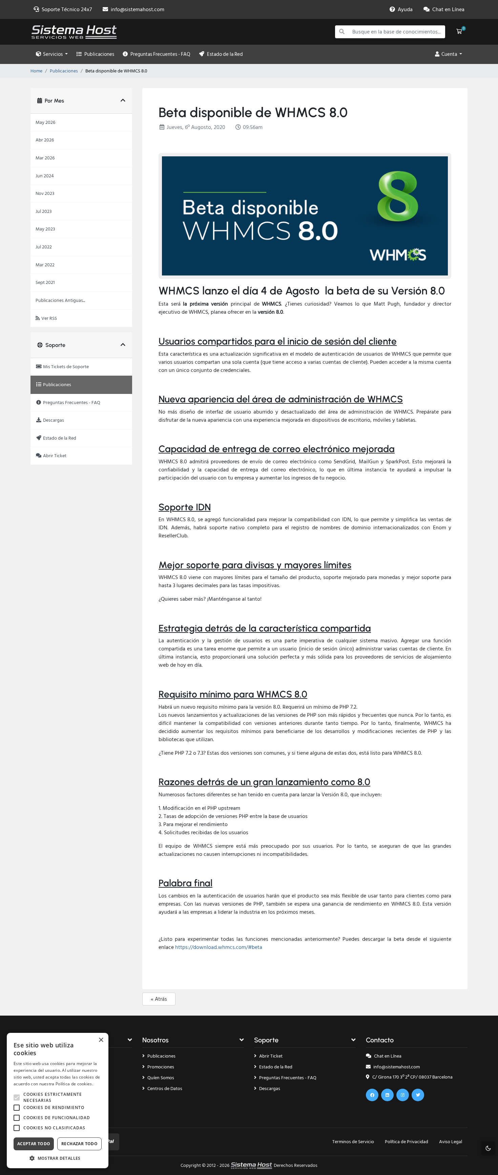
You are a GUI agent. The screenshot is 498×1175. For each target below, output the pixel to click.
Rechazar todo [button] (79, 1144)
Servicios (52, 54)
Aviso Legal (450, 1142)
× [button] (100, 1040)
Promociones (160, 1067)
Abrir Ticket (271, 1056)
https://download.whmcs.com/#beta (218, 947)
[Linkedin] (387, 1095)
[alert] (57, 1100)
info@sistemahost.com (396, 1067)
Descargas (269, 1088)
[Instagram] (402, 1095)
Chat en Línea (387, 1056)
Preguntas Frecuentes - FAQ (159, 54)
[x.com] (418, 1095)
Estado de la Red (224, 54)
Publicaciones (98, 54)
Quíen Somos (160, 1078)
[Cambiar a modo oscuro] (488, 1148)
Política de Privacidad (406, 1142)
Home (36, 71)
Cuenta (448, 54)
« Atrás (159, 999)
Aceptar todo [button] (33, 1144)
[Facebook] (372, 1095)
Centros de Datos (164, 1088)
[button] (58, 1158)
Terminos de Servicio (353, 1142)
